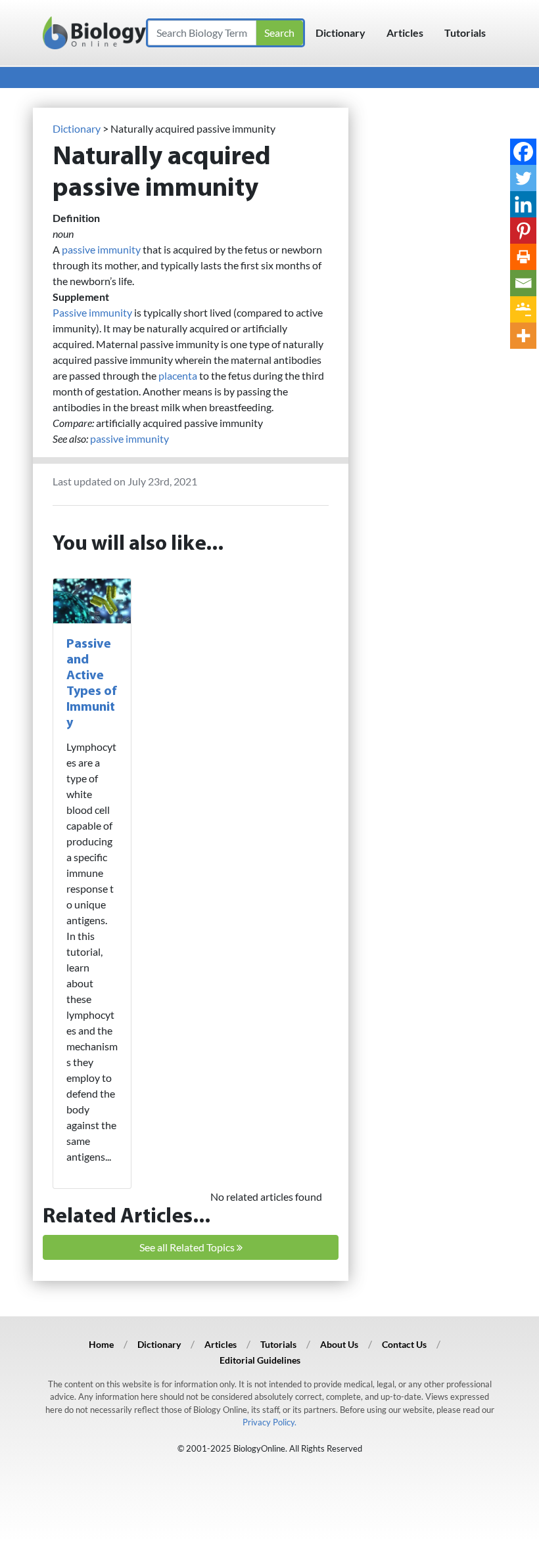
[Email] (523, 283)
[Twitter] (523, 178)
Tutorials (465, 32)
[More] (523, 336)
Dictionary (340, 32)
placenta (177, 375)
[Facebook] (523, 152)
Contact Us (404, 1344)
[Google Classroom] (523, 309)
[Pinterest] (523, 230)
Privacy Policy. (269, 1422)
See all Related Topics (188, 1247)
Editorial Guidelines (260, 1360)
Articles (405, 32)
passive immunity (101, 249)
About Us (339, 1344)
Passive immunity (92, 312)
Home (101, 1344)
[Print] (523, 257)
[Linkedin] (523, 204)
